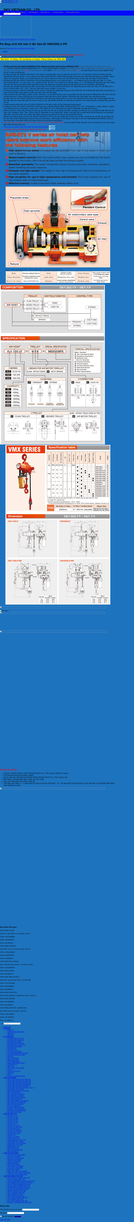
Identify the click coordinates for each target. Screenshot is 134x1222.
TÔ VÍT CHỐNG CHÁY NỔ (16, 1192)
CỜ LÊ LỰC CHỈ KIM (14, 1132)
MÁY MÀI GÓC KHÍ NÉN (15, 1096)
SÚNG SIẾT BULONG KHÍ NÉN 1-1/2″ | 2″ (21, 1087)
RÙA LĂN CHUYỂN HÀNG (16, 1076)
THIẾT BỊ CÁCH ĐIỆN (58, 12)
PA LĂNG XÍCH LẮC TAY (15, 1038)
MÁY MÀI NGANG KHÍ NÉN (16, 1097)
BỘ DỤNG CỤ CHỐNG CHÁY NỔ (18, 1178)
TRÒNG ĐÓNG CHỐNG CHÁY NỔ (18, 1187)
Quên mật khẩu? (5, 1219)
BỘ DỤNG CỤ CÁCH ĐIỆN (16, 1155)
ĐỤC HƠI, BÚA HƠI (14, 1105)
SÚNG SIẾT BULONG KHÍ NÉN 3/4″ (19, 1084)
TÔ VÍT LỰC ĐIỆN (13, 1137)
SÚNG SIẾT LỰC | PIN (14, 1145)
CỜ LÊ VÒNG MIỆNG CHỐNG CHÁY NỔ (21, 1181)
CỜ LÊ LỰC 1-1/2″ (13, 1125)
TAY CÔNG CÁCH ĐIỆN (15, 1166)
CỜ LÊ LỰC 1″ (12, 1123)
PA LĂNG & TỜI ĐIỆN (14, 1046)
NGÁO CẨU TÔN (13, 1060)
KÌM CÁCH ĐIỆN (12, 1163)
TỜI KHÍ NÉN (11, 1048)
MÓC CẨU (10, 1066)
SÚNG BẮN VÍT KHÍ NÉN (15, 1089)
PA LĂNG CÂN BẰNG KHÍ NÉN (17, 1053)
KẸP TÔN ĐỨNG (13, 1058)
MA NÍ (9, 1074)
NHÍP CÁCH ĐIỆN (13, 1169)
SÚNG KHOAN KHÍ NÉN (15, 1104)
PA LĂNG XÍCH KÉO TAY (15, 1040)
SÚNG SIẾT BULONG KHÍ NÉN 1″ (18, 1086)
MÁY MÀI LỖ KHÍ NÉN (14, 1099)
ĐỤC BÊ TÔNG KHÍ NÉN (15, 1107)
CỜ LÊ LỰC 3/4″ (12, 1122)
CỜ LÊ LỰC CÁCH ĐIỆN (15, 1158)
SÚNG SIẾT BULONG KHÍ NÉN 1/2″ (19, 1082)
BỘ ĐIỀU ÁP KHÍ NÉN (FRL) (16, 1110)
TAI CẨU (10, 1069)
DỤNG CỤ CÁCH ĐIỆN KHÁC (17, 1174)
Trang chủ (7, 12)
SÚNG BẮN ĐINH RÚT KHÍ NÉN (18, 1091)
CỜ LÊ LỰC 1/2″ (12, 1120)
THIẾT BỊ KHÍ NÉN (33, 12)
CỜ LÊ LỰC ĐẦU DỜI (14, 1127)
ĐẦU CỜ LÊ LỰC (13, 1148)
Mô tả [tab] (5, 51)
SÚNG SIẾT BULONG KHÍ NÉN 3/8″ (19, 1081)
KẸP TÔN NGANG (13, 1061)
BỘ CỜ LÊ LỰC (12, 1115)
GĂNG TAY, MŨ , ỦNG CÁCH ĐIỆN (18, 1173)
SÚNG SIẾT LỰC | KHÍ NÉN (16, 1143)
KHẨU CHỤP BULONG (15, 1150)
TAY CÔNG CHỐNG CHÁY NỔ (17, 1197)
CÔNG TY (10, 1030)
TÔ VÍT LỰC (11, 1135)
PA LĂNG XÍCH (22, 12)
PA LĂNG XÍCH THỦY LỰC (16, 1045)
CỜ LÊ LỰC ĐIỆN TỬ (14, 1130)
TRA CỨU (10, 1033)
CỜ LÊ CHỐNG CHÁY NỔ (16, 1179)
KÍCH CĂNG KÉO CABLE (15, 1068)
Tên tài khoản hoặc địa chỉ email (11, 1209)
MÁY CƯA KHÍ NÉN (14, 1092)
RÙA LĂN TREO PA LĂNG (16, 1055)
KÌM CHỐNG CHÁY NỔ (15, 1194)
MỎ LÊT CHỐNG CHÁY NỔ (16, 1191)
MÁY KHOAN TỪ (13, 1151)
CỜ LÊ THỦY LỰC (13, 1138)
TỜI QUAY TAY (12, 1050)
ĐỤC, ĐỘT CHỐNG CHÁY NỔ (17, 1201)
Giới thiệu (13, 12)
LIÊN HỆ (10, 1035)
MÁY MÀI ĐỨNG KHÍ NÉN (16, 1094)
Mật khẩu (3, 1213)
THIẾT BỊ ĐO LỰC (13, 1146)
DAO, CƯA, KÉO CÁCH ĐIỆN (17, 1171)
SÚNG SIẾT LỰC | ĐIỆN (15, 1141)
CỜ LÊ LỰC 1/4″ (12, 1117)
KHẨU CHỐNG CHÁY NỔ (15, 1196)
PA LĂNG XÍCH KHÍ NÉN (27, 39)
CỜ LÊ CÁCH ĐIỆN (13, 1156)
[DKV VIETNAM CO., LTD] (9, 1)
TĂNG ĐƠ (10, 1073)
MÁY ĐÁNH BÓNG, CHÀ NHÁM (17, 1101)
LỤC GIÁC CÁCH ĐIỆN (15, 1168)
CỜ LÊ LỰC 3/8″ (12, 1119)
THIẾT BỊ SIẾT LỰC (44, 12)
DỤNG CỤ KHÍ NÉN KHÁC (16, 1109)
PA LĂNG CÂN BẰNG (14, 1051)
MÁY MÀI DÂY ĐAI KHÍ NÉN (16, 1102)
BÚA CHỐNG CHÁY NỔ (15, 1199)
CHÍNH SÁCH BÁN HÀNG (16, 1032)
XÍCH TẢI (10, 1056)
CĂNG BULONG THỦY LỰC (16, 1140)
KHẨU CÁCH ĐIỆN (13, 1164)
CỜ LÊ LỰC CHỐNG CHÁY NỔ (17, 1189)
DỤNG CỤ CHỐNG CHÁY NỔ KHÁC (19, 1202)
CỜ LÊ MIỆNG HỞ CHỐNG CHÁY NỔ (20, 1182)
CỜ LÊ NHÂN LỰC (13, 1133)
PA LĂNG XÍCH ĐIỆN (14, 1041)
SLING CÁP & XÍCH (13, 1071)
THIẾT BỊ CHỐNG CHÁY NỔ (72, 12)
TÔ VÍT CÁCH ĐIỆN (14, 1161)
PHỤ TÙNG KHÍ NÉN (14, 1112)
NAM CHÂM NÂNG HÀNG (16, 1063)
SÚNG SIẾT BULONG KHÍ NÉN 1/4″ (19, 1079)
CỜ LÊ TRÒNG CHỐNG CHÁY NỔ (18, 1184)
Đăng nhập (18, 1216)
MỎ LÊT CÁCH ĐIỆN (14, 1160)
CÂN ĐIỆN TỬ (12, 1064)
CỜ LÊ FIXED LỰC (13, 1128)
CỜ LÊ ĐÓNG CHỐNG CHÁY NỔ (18, 1186)
